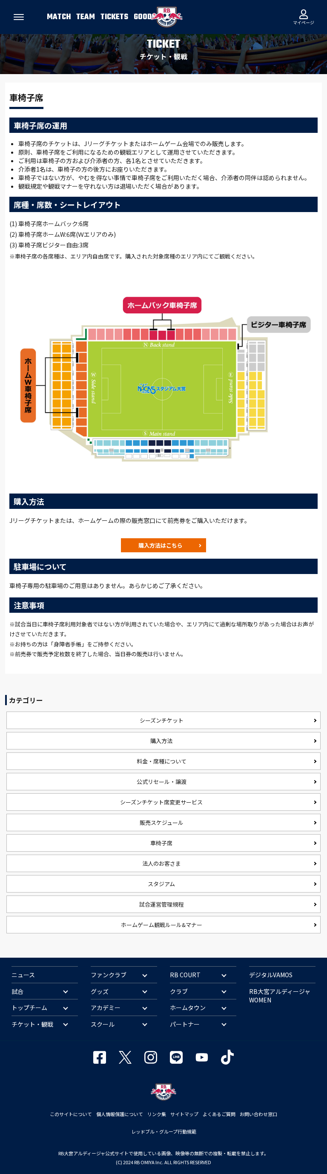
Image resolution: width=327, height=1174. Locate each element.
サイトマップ (184, 1114)
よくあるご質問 (219, 1114)
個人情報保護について (119, 1114)
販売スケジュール (162, 822)
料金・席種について (161, 761)
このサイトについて (71, 1114)
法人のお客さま (161, 863)
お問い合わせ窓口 (258, 1114)
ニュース (23, 974)
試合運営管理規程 (161, 904)
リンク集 (156, 1114)
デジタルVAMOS (271, 974)
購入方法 (161, 741)
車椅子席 (161, 843)
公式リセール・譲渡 (161, 782)
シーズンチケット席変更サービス (161, 802)
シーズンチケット (162, 720)
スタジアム (161, 884)
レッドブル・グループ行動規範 (163, 1131)
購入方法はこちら (160, 545)
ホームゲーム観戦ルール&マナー (161, 925)
